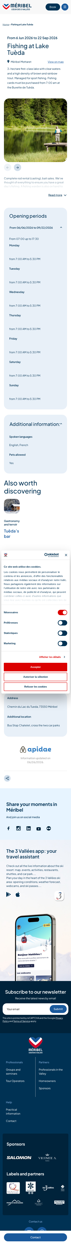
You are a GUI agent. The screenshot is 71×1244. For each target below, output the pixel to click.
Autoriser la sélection (35, 676)
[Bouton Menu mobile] (64, 6)
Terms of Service (21, 1021)
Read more (55, 195)
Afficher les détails (50, 657)
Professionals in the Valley (51, 1071)
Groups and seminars (13, 1071)
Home (6, 24)
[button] (17, 167)
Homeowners (47, 1081)
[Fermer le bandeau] (66, 555)
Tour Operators (15, 1081)
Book (53, 7)
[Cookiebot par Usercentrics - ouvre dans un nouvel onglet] (45, 555)
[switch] (62, 622)
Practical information (13, 1111)
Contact (35, 1237)
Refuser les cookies (35, 686)
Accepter (35, 667)
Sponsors (45, 1088)
